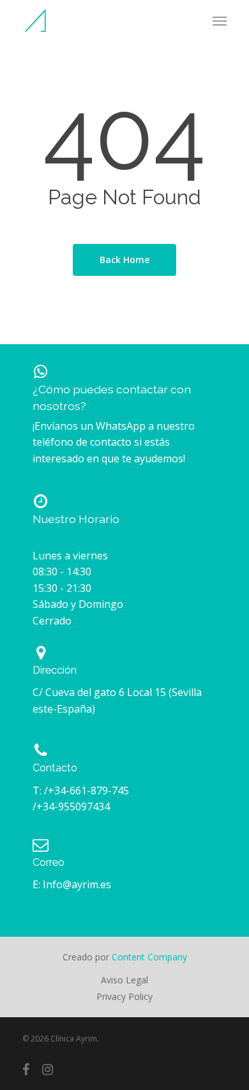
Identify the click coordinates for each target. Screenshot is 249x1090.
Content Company (148, 957)
